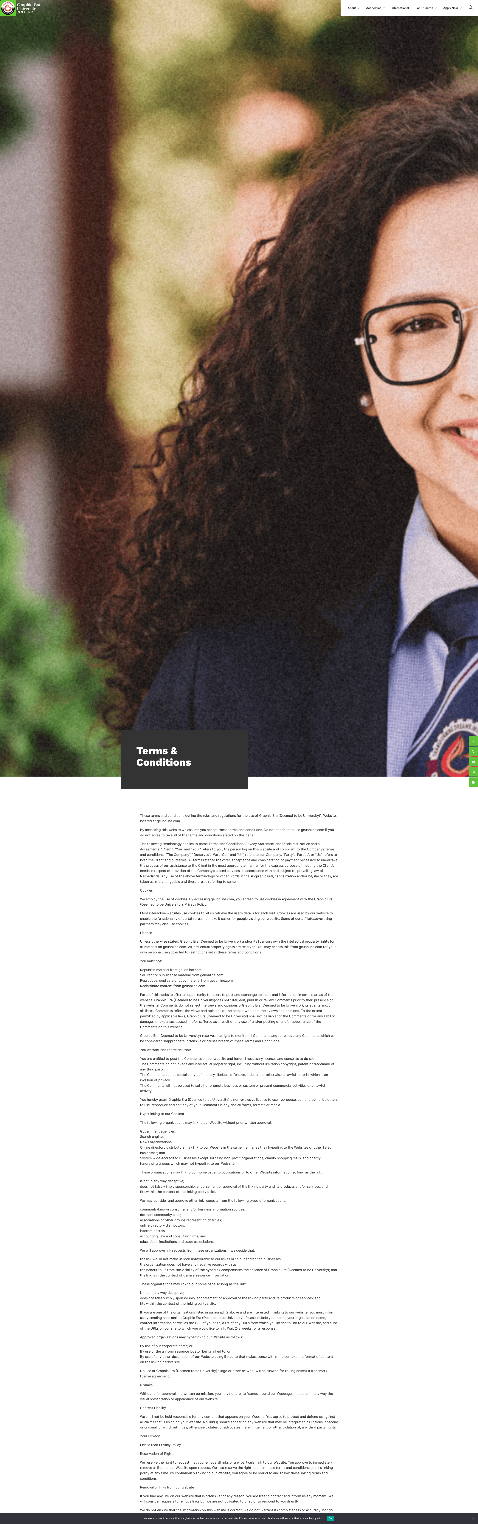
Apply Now (450, 8)
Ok (330, 1518)
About (352, 8)
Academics (373, 8)
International (400, 8)
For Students (424, 8)
